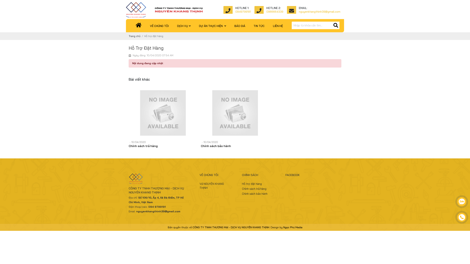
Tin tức (259, 26)
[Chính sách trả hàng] (163, 113)
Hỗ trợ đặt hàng (252, 184)
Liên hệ (278, 26)
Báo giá (239, 26)
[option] (163, 121)
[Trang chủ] (138, 26)
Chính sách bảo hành (216, 146)
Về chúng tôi (159, 26)
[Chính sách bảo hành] (235, 113)
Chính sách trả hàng (143, 146)
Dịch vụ (182, 26)
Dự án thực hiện (211, 26)
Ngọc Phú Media (292, 227)
